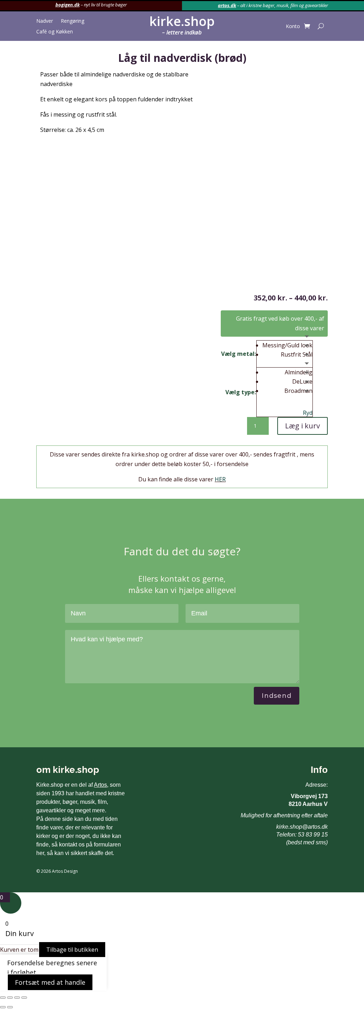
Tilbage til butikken (72, 949)
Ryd (307, 413)
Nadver (44, 21)
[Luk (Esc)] (24, 997)
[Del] (17, 997)
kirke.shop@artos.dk (302, 827)
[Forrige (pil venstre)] (3, 1007)
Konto (293, 27)
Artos (100, 785)
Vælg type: (240, 392)
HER (220, 479)
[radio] (287, 345)
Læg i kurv (302, 426)
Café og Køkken (54, 32)
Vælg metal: (238, 354)
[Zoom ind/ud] (3, 997)
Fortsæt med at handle (50, 982)
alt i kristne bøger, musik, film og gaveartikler (284, 5)
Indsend (276, 696)
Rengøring (72, 21)
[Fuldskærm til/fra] (10, 997)
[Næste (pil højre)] (10, 1007)
